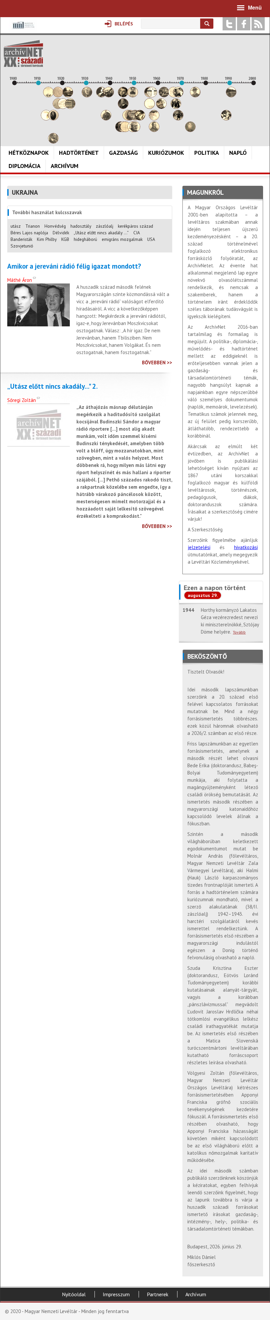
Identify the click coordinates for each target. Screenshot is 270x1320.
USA (151, 239)
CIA (136, 233)
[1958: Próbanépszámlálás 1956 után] (154, 130)
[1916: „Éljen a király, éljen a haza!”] (53, 142)
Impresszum (116, 1294)
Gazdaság (123, 152)
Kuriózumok (166, 152)
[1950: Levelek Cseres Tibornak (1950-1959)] (135, 130)
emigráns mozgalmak (122, 239)
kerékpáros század (135, 226)
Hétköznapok (29, 152)
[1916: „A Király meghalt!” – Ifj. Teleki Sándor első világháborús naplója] (53, 119)
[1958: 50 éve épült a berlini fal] (154, 119)
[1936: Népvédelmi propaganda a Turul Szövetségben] (101, 95)
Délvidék (61, 233)
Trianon (32, 226)
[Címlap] (23, 53)
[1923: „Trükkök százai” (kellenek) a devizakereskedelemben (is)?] (70, 107)
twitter (229, 23)
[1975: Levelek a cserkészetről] (195, 95)
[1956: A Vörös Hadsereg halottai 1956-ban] (149, 107)
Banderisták (21, 239)
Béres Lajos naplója (29, 233)
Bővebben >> (157, 362)
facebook (243, 23)
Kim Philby (47, 239)
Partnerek (157, 1294)
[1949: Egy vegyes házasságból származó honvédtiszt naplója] (132, 95)
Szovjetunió (22, 246)
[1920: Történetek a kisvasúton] (63, 107)
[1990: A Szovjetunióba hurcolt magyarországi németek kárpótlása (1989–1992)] (231, 95)
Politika (206, 152)
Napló (238, 152)
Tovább (239, 632)
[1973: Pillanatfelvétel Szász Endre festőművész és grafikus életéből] (190, 130)
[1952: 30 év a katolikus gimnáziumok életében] (140, 119)
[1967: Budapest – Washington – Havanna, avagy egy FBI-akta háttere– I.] (176, 107)
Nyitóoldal (74, 1294)
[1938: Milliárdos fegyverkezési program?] (106, 119)
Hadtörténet (79, 152)
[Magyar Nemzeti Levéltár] (23, 30)
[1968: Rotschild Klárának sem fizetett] (178, 95)
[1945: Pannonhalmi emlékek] (123, 107)
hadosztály (80, 226)
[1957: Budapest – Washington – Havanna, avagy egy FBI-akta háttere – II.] (152, 95)
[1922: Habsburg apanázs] (68, 95)
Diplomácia (24, 166)
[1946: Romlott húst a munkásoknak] (125, 130)
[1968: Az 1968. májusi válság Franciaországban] (178, 119)
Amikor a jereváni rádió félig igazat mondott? (74, 266)
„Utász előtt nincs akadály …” (101, 233)
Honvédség (55, 226)
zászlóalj (104, 226)
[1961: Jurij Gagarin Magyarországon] (161, 107)
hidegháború (85, 239)
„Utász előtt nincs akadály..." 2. (52, 386)
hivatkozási (246, 547)
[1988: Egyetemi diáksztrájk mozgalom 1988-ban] (226, 119)
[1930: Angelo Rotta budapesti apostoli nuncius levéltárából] (87, 95)
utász (16, 226)
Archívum (64, 166)
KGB (65, 239)
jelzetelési (199, 547)
